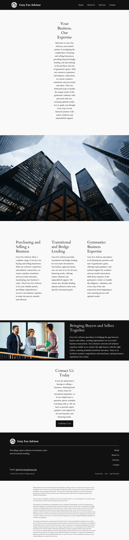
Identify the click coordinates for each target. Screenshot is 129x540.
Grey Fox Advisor (30, 4)
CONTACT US (64, 423)
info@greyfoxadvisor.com (26, 469)
